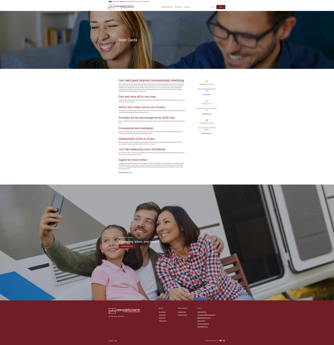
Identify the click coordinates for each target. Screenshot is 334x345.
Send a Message (206, 114)
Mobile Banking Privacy (204, 318)
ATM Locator (163, 321)
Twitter (115, 340)
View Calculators (207, 133)
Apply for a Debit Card (125, 172)
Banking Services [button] (167, 7)
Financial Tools (182, 315)
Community (162, 315)
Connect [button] (187, 7)
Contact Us (162, 318)
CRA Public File (201, 312)
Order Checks (207, 94)
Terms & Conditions (203, 324)
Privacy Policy (201, 321)
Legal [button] (199, 308)
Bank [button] (161, 308)
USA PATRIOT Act (202, 326)
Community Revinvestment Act (206, 315)
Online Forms (182, 312)
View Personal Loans (127, 246)
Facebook (111, 340)
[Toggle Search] (212, 7)
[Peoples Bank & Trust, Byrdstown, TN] (124, 7)
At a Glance (162, 312)
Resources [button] (178, 7)
